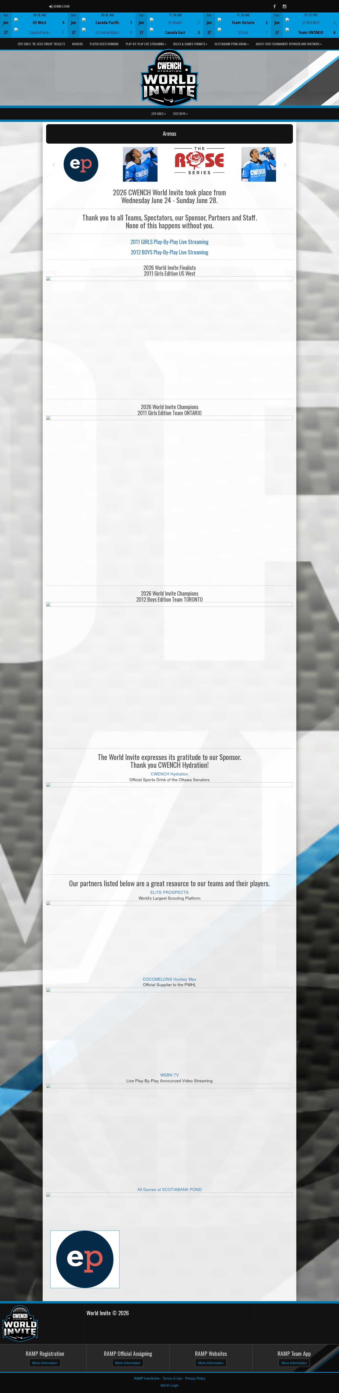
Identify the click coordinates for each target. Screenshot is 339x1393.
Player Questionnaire (104, 43)
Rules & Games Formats (189, 43)
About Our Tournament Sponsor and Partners (287, 43)
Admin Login (170, 1385)
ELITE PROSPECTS (169, 892)
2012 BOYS (179, 114)
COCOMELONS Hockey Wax (169, 979)
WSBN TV (169, 1075)
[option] (34, 25)
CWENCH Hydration (169, 774)
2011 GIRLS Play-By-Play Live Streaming (169, 242)
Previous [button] (2, 25)
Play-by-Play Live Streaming (145, 43)
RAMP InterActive (147, 1378)
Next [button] (336, 24)
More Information (44, 1362)
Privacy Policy (195, 1378)
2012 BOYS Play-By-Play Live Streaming (169, 252)
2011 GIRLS (157, 114)
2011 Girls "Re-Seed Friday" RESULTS (41, 43)
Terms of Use (172, 1378)
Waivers (77, 43)
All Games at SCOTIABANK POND (169, 1189)
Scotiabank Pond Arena (230, 43)
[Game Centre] (34, 29)
